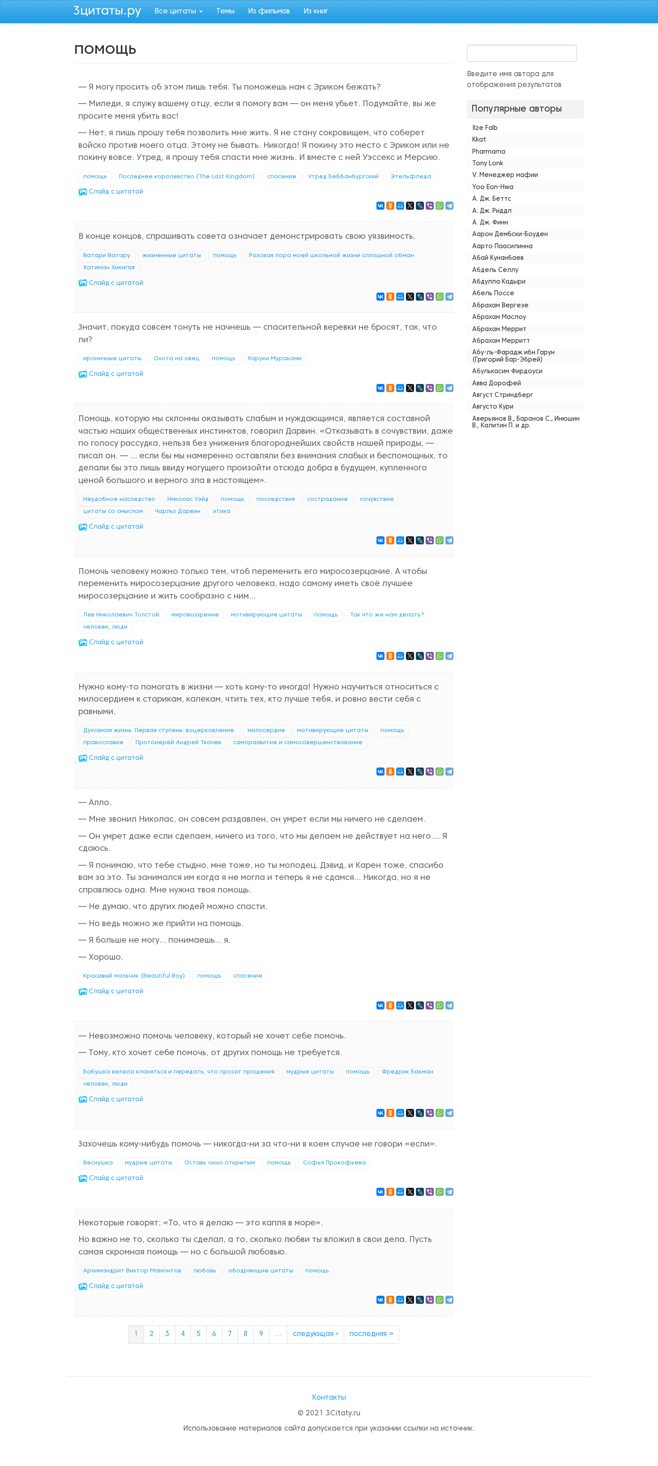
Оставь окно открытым (219, 1163)
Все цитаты (176, 12)
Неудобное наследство (119, 499)
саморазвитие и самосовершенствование (298, 743)
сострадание (327, 499)
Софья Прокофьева (334, 1163)
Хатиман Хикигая (109, 268)
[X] (410, 206)
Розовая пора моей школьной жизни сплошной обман (331, 256)
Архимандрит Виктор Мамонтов (132, 1271)
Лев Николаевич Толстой (121, 615)
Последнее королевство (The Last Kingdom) (187, 177)
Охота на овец (177, 359)
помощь (95, 177)
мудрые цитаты (310, 1072)
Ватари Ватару (106, 256)
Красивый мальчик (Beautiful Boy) (134, 976)
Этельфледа (411, 177)
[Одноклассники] (390, 206)
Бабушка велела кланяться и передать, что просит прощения (178, 1072)
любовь (204, 1271)
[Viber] (430, 206)
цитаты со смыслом (113, 511)
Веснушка (98, 1163)
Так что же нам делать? (387, 615)
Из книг (315, 12)
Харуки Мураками (275, 359)
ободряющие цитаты (260, 1271)
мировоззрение (195, 615)
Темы (225, 12)
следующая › (315, 1334)
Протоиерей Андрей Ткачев (178, 743)
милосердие (266, 730)
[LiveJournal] (420, 206)
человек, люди (105, 627)
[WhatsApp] (440, 206)
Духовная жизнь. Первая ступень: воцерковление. (159, 730)
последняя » (371, 1334)
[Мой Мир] (400, 206)
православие (103, 743)
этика (222, 511)
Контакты (329, 1398)
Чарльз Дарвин (178, 511)
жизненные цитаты (171, 256)
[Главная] (111, 10)
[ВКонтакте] (380, 206)
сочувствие (377, 499)
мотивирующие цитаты (266, 615)
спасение (281, 177)
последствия (275, 499)
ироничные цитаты (112, 359)
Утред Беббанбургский (343, 177)
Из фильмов (269, 12)
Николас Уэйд (188, 499)
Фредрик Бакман (407, 1072)
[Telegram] (449, 206)
